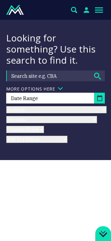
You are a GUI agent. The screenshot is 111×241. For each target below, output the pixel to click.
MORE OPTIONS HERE (30, 89)
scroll (103, 231)
